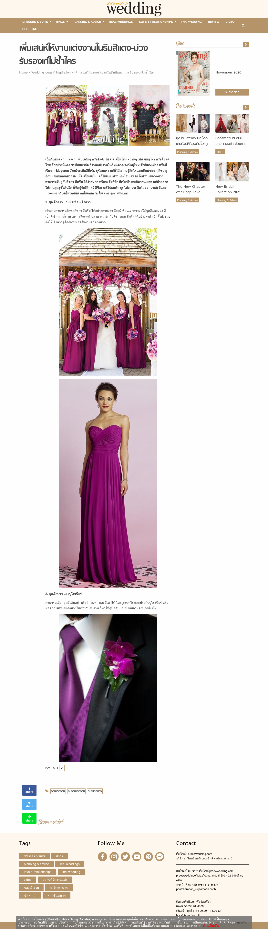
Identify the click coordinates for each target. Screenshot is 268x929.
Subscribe (232, 92)
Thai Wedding (71, 871)
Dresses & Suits (34, 856)
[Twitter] (126, 856)
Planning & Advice (187, 152)
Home (23, 72)
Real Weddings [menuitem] (121, 22)
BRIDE (220, 152)
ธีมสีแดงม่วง (95, 791)
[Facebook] (103, 856)
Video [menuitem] (230, 22)
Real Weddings (70, 864)
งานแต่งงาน (58, 791)
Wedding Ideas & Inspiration (51, 72)
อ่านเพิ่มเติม (210, 925)
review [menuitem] (213, 22)
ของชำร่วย (31, 887)
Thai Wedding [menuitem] (191, 22)
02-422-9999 (230, 875)
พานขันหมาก (56, 895)
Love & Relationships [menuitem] (156, 22)
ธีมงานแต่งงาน (76, 791)
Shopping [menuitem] (29, 29)
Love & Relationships (37, 871)
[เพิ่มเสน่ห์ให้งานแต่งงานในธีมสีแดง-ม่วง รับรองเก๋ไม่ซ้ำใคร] (246, 107)
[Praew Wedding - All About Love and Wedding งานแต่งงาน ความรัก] (134, 8)
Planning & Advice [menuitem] (87, 22)
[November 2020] (246, 44)
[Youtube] (137, 856)
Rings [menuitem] (60, 22)
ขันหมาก (30, 895)
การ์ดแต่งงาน (59, 887)
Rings (59, 856)
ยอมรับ (242, 922)
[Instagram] (114, 856)
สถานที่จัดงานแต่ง (55, 879)
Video (28, 879)
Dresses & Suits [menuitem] (35, 22)
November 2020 (228, 72)
